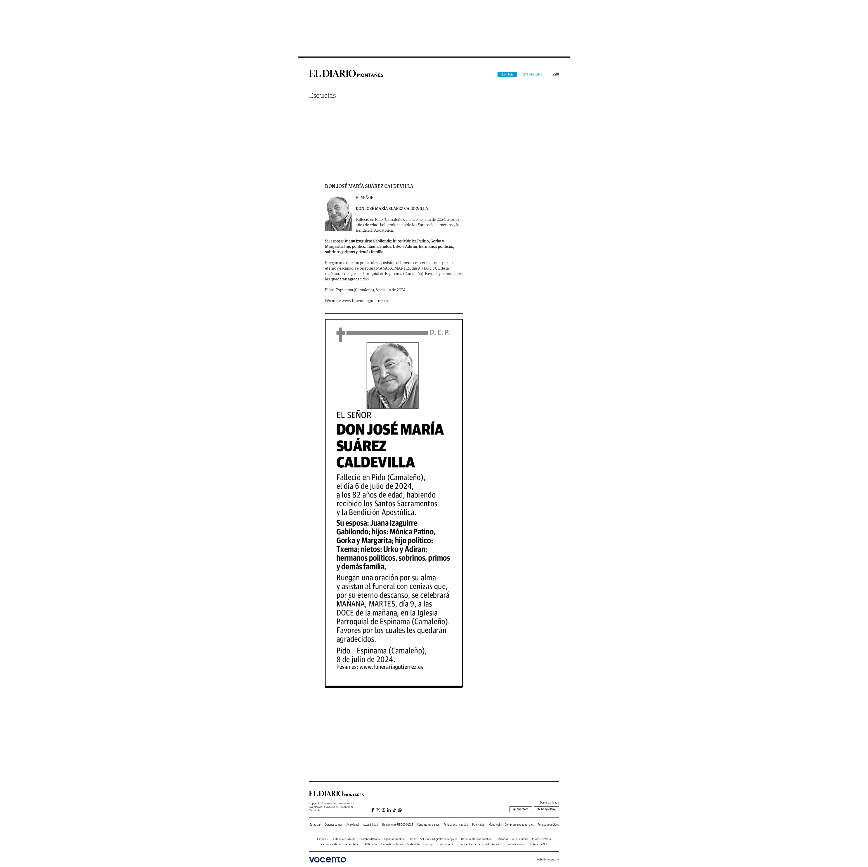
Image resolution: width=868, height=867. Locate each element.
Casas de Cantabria (392, 844)
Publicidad (478, 824)
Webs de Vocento (546, 859)
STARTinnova (369, 844)
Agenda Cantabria (394, 839)
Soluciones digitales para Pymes (438, 839)
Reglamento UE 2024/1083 (397, 824)
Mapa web (495, 824)
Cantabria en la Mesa (343, 839)
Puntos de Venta (541, 839)
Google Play (548, 809)
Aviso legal (353, 824)
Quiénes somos (333, 824)
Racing (429, 844)
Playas (412, 839)
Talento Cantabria (329, 844)
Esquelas (322, 95)
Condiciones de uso (428, 824)
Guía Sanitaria (520, 839)
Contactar (315, 824)
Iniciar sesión (534, 74)
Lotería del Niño (539, 844)
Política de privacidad (456, 824)
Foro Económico (446, 844)
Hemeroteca (351, 844)
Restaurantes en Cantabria (476, 839)
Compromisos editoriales (519, 824)
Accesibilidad (370, 824)
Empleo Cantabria (470, 844)
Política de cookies (548, 824)
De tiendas (502, 839)
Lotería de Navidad (515, 844)
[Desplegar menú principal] (556, 74)
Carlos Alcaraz (492, 844)
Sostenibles (413, 844)
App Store (522, 809)
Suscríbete (507, 74)
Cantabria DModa (369, 839)
